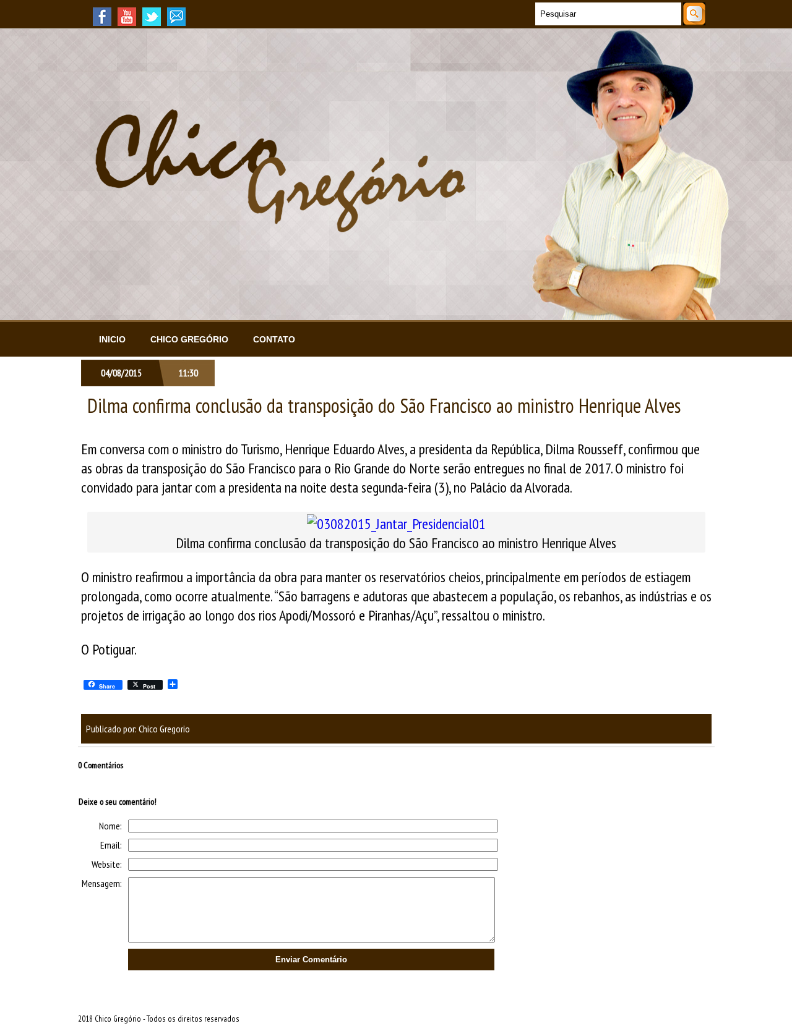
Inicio (112, 339)
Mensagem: (102, 883)
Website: (107, 864)
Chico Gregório (189, 339)
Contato (274, 339)
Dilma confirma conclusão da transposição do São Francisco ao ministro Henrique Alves (384, 405)
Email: (111, 845)
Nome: (110, 826)
